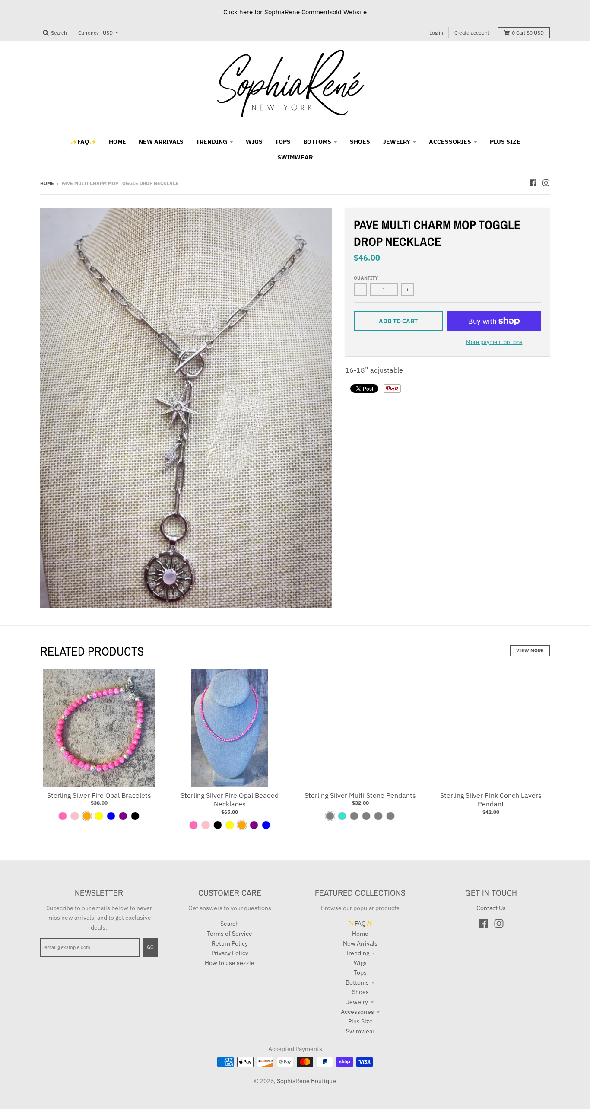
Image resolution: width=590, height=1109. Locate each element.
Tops (360, 972)
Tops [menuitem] (283, 142)
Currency (88, 32)
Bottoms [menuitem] (317, 142)
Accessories (357, 1012)
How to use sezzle (229, 963)
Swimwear (360, 1031)
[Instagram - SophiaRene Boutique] (546, 183)
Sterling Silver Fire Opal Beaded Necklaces (230, 800)
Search (229, 923)
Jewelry (357, 1002)
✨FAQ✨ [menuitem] (83, 142)
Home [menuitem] (117, 142)
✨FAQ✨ (360, 923)
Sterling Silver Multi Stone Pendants (360, 795)
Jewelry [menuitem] (396, 142)
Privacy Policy (229, 953)
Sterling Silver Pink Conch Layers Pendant (491, 800)
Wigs (360, 963)
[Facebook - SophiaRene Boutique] (533, 183)
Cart (528, 32)
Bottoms (357, 982)
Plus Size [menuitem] (505, 142)
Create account (471, 32)
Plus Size (360, 1021)
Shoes (360, 992)
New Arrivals (360, 943)
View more (530, 650)
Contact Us (491, 908)
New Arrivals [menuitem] (161, 142)
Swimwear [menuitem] (295, 157)
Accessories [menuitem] (450, 142)
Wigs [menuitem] (254, 142)
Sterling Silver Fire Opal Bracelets (99, 795)
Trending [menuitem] (211, 142)
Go (150, 947)
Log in (436, 32)
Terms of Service (229, 933)
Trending (357, 953)
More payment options (494, 342)
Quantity (366, 278)
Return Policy (230, 943)
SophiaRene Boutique (306, 1081)
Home (47, 183)
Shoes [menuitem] (360, 142)
